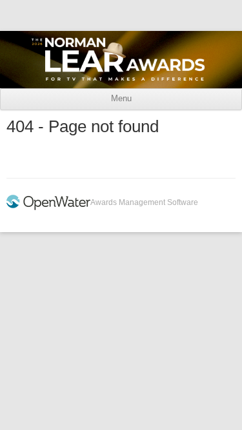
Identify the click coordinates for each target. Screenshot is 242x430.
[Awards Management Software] (48, 207)
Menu (121, 98)
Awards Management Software (144, 202)
